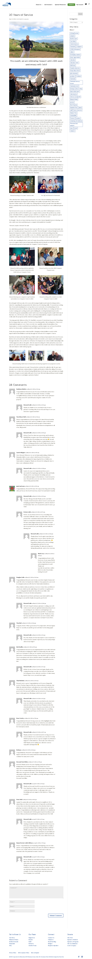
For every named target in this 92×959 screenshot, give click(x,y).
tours (71, 128)
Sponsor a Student (72, 939)
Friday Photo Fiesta (75, 70)
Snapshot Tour (73, 107)
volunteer (72, 131)
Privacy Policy (12, 952)
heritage (72, 88)
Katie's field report (74, 91)
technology (73, 121)
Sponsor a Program (72, 941)
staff (71, 110)
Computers (79, 46)
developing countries (75, 54)
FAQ (10, 945)
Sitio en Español (35, 952)
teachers (78, 118)
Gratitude (78, 76)
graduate (72, 76)
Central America (74, 44)
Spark (80, 107)
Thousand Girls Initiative (74, 124)
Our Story (12, 937)
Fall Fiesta (72, 65)
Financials (12, 943)
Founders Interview (75, 68)
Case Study (73, 41)
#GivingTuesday (74, 33)
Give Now (70, 937)
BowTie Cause (73, 38)
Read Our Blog (52, 941)
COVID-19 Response (75, 49)
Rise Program (73, 104)
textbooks (79, 121)
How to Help (79, 88)
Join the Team (32, 945)
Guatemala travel (74, 86)
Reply (60, 390)
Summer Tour (73, 112)
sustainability (73, 115)
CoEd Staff (18, 19)
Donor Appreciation (75, 57)
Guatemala (72, 78)
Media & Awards (13, 941)
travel (75, 128)
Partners (31, 943)
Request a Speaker (53, 945)
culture (72, 52)
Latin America (73, 94)
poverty (72, 102)
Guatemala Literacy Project (75, 82)
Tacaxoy (72, 118)
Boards (31, 939)
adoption (72, 36)
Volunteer (51, 939)
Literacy (72, 96)
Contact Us (51, 937)
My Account (80, 4)
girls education (74, 73)
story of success (78, 110)
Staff (30, 941)
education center (74, 62)
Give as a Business (72, 943)
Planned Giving (73, 99)
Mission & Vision (13, 939)
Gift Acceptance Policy (23, 952)
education (72, 60)
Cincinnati (72, 46)
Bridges (50, 943)
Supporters (32, 937)
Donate (71, 4)
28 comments (25, 19)
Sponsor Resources (60, 4)
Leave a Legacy (71, 945)
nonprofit (78, 96)
